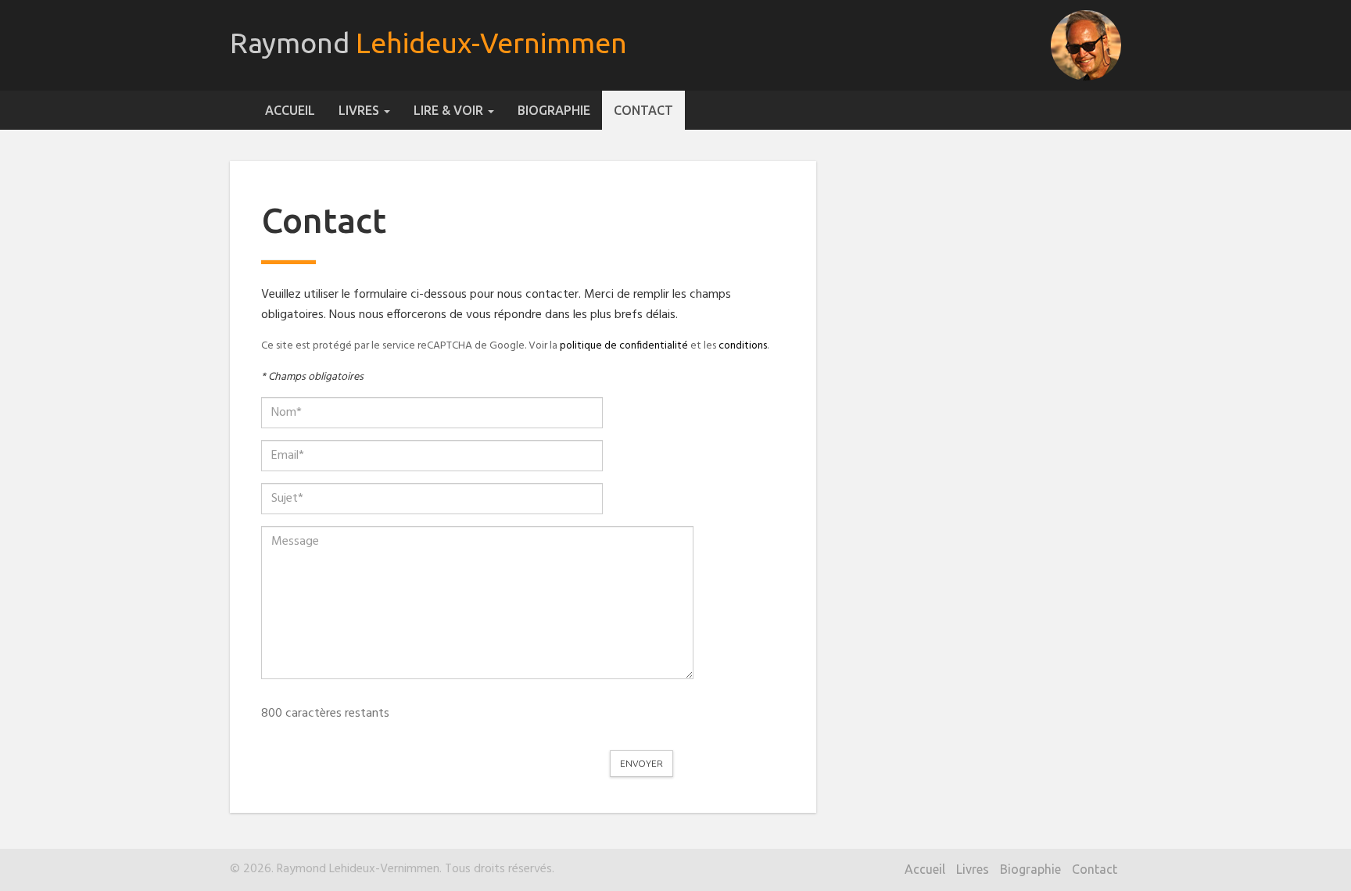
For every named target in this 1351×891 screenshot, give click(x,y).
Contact (643, 110)
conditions (743, 346)
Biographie (554, 110)
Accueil (290, 110)
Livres (360, 110)
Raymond (428, 43)
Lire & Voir (450, 110)
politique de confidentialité (624, 346)
